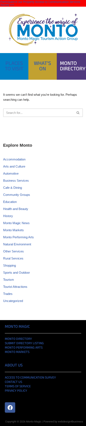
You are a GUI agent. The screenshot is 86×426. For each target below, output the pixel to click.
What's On (42, 66)
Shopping (9, 265)
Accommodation (14, 159)
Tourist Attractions (15, 286)
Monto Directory (18, 339)
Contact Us (13, 382)
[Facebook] (10, 407)
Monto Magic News (16, 223)
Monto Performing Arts (18, 237)
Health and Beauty (15, 209)
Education (10, 202)
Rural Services (13, 258)
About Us (14, 365)
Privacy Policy (16, 391)
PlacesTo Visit (14, 66)
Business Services (16, 180)
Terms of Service (18, 386)
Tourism (8, 279)
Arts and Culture (14, 166)
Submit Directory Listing (24, 343)
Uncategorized (13, 301)
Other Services (13, 251)
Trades (8, 294)
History (8, 216)
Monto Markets (13, 230)
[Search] (78, 112)
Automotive (11, 173)
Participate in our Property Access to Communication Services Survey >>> (40, 3)
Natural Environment (17, 244)
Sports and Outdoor (16, 272)
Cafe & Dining (12, 187)
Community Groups (16, 194)
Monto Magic (17, 327)
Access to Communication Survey (30, 377)
